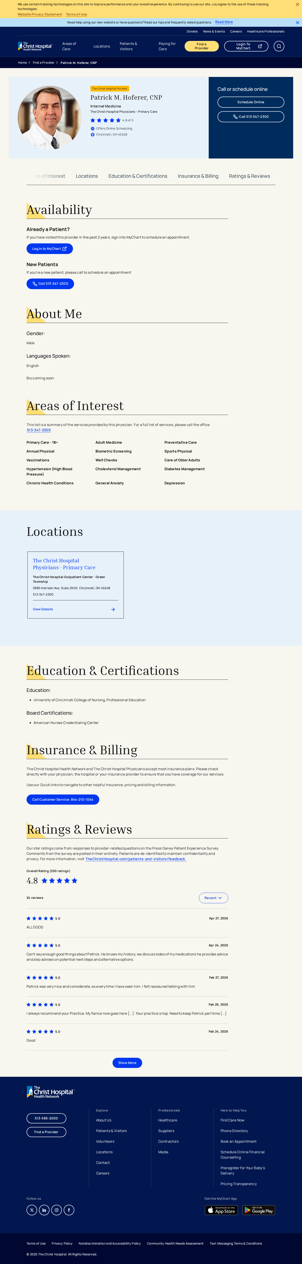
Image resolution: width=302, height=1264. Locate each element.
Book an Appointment (239, 1142)
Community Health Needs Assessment (175, 1243)
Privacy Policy (62, 1243)
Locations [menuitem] (102, 46)
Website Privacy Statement (40, 14)
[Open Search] (279, 46)
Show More (127, 1062)
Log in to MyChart (52, 249)
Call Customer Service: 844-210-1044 (63, 799)
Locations (87, 176)
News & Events (214, 31)
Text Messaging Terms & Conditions (236, 1243)
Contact (103, 1162)
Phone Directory (234, 1130)
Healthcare (167, 1120)
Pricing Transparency (239, 1183)
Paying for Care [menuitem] (167, 46)
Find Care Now (233, 1120)
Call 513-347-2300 (254, 116)
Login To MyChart (252, 46)
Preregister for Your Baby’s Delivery (243, 1170)
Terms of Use (76, 14)
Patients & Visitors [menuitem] (128, 46)
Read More (224, 22)
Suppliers (166, 1130)
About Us (103, 1120)
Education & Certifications (138, 176)
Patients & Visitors (111, 1130)
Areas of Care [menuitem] (69, 46)
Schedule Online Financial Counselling (243, 1154)
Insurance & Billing (198, 176)
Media (163, 1151)
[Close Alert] (297, 4)
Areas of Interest (46, 176)
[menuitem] (192, 31)
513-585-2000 (46, 1118)
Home (22, 62)
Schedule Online (250, 102)
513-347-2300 (39, 430)
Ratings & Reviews (249, 176)
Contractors (168, 1141)
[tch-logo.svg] (36, 46)
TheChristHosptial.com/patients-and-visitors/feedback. (136, 858)
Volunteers (105, 1141)
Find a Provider (201, 46)
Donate (192, 31)
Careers (236, 31)
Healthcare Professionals (265, 31)
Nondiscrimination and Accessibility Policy (110, 1243)
